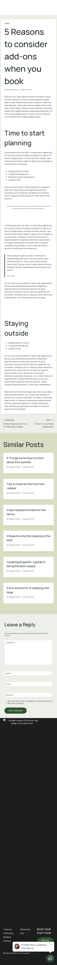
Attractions (25, 929)
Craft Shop (8, 933)
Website (9, 695)
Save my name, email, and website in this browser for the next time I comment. (29, 702)
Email (8, 684)
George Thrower (12, 90)
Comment (10, 642)
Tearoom (7, 929)
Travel (7, 23)
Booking (7, 937)
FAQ (22, 933)
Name (8, 673)
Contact (7, 941)
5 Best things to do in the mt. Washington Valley (14, 423)
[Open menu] (51, 7)
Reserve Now (45, 941)
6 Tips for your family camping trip (44, 423)
